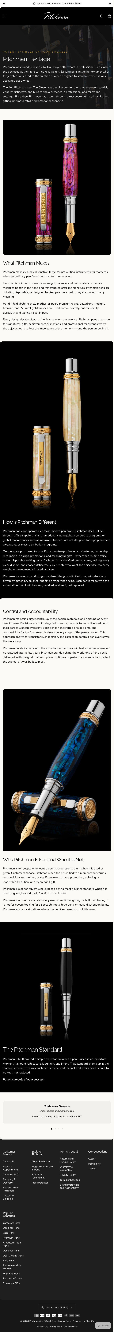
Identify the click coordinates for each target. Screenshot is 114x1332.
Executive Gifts (11, 1283)
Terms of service (70, 1326)
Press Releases (39, 1182)
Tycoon (92, 1168)
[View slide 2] (55, 1129)
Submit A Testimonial (38, 1176)
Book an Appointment (10, 1168)
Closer (91, 1158)
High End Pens (11, 1273)
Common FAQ (11, 1174)
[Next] (110, 3)
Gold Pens (9, 1232)
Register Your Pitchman (10, 1189)
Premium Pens (11, 1237)
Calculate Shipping (8, 1197)
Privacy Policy (68, 1174)
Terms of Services (70, 1179)
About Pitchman (40, 1161)
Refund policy (42, 1326)
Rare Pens (8, 1260)
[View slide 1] (51, 1129)
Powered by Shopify (83, 1321)
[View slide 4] (62, 1129)
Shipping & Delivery (9, 1181)
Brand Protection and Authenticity (69, 1186)
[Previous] (4, 3)
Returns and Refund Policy (68, 1160)
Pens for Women (12, 1278)
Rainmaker (94, 1163)
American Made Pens (12, 1244)
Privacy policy (56, 1326)
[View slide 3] (59, 1129)
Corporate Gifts (11, 1223)
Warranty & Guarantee (66, 1168)
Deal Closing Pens (13, 1255)
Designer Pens (11, 1227)
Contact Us (9, 1161)
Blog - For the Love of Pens (42, 1168)
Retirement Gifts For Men (12, 1267)
